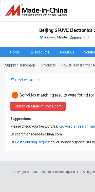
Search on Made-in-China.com (38, 106)
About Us (67, 52)
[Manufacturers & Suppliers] (37, 10)
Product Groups (27, 79)
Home (15, 52)
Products (42, 52)
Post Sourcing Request (33, 142)
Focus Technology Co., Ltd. (64, 172)
